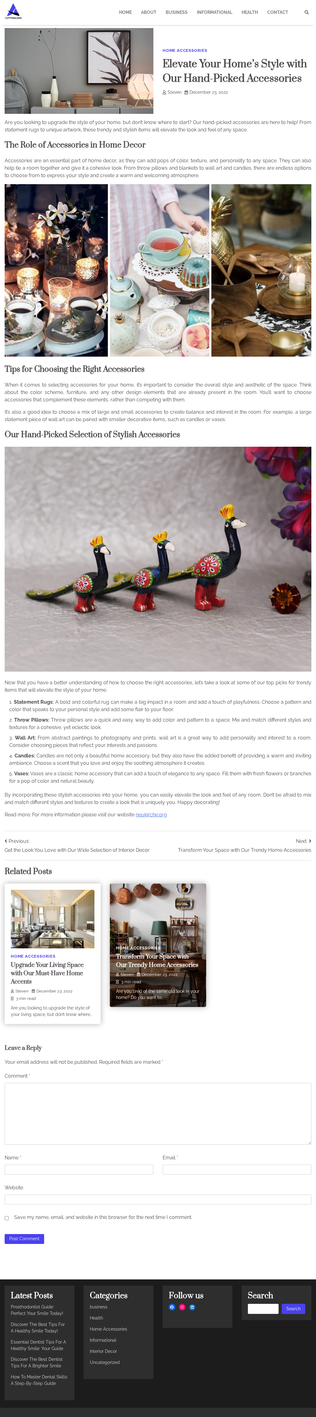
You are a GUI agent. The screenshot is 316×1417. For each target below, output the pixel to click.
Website (14, 1188)
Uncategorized (105, 1362)
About (148, 12)
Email (170, 1158)
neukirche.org (151, 815)
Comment (17, 1076)
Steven (174, 92)
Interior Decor (103, 1351)
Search (293, 1308)
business (177, 12)
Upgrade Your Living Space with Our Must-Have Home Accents (47, 973)
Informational (214, 12)
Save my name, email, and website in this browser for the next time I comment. (103, 1217)
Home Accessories (185, 50)
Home (125, 12)
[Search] (306, 12)
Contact (277, 12)
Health (250, 12)
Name (13, 1158)
